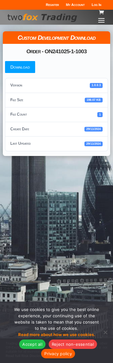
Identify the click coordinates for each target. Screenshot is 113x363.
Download (20, 67)
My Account (75, 5)
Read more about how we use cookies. (56, 334)
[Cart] (101, 12)
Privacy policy (58, 353)
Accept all (32, 344)
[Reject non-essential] (105, 332)
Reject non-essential (73, 344)
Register (52, 5)
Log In (96, 5)
